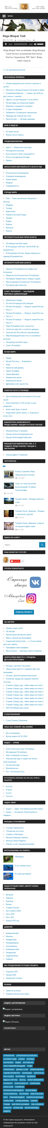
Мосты (22, 1080)
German (9, 796)
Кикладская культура (15, 150)
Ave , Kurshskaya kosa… (16, 771)
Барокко (30, 1059)
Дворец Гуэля (22, 1069)
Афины (9, 160)
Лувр (8, 364)
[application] (24, 44)
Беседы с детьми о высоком (18, 666)
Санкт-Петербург (13, 345)
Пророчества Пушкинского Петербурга (22, 275)
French (8, 793)
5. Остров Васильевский (14, 70)
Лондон (9, 218)
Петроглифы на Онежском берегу (20, 103)
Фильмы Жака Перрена (16, 841)
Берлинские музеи (13, 380)
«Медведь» (19, 856)
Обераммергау (12, 943)
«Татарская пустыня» (15, 831)
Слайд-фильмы (22, 1101)
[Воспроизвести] (6, 44)
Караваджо (27, 1073)
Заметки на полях (13, 990)
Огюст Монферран (35, 1080)
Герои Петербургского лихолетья (20, 326)
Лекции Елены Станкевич (17, 431)
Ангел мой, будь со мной (16, 409)
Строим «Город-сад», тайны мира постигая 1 (24, 685)
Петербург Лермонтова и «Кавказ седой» (23, 279)
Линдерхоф (11, 952)
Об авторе (10, 631)
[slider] (40, 44)
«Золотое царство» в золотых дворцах (22, 329)
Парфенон (19, 1087)
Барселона (10, 211)
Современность (12, 186)
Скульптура (8, 1101)
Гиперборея (9, 1069)
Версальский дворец (15, 368)
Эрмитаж (7, 1108)
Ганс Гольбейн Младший (14, 1066)
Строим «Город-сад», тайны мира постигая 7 (24, 704)
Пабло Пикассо (21, 1083)
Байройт (9, 959)
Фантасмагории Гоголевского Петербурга (23, 282)
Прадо (8, 358)
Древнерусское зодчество (17, 384)
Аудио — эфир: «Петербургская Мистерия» (24, 809)
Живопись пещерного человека (19, 106)
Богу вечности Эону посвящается (20, 154)
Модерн (9, 182)
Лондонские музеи (14, 377)
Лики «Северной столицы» (17, 755)
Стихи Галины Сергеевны (17, 720)
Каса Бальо (9, 1076)
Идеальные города (14, 300)
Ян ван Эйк (18, 1108)
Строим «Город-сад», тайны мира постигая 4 (24, 695)
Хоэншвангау (11, 946)
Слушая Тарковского (15, 828)
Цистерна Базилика (20, 1104)
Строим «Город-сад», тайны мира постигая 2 (24, 688)
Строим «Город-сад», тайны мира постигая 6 (24, 701)
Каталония (20, 1076)
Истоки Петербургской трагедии (19, 303)
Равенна (9, 898)
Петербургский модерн (14, 1090)
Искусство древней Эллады (18, 157)
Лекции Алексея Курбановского (19, 434)
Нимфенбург (11, 939)
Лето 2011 (10, 917)
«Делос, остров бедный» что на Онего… (22, 99)
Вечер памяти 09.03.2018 (16, 736)
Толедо (9, 208)
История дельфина (23, 874)
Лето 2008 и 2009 (13, 911)
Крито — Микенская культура (18, 147)
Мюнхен (9, 936)
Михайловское (12, 768)
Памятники (35, 1083)
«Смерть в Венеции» (14, 834)
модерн (7, 1111)
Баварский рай (12, 933)
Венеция (9, 227)
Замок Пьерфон (12, 371)
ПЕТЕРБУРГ (8, 1083)
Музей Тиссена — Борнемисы (19, 361)
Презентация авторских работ (19, 634)
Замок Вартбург (12, 374)
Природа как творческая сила (18, 116)
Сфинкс (34, 1101)
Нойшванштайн (12, 949)
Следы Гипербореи (14, 109)
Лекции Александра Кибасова (18, 437)
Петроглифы (31, 1090)
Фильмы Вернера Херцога (17, 837)
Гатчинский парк (13, 765)
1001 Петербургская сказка (17, 708)
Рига (6, 1097)
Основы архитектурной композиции (21, 675)
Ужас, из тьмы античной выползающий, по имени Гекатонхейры (25, 486)
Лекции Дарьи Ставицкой (16, 455)
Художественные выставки (17, 994)
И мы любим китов (23, 865)
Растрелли (23, 1094)
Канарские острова (14, 978)
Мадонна (31, 1076)
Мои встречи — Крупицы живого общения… (24, 651)
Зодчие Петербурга (12, 1073)
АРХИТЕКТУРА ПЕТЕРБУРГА (26, 1055)
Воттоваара (28, 1062)
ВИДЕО (18, 1062)
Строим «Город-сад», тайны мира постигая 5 (24, 698)
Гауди (29, 1066)
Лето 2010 (10, 914)
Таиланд (9, 901)
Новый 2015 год (12, 920)
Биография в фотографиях (17, 647)
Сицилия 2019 (12, 971)
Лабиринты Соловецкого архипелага (21, 112)
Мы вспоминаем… (13, 733)
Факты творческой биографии (18, 638)
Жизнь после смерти (15, 135)
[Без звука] (35, 44)
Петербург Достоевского (16, 285)
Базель (9, 231)
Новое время (11, 179)
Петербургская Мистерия (16, 243)
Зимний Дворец (37, 1069)
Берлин (9, 224)
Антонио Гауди (10, 1059)
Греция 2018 (11, 975)
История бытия (12, 131)
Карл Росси (39, 1073)
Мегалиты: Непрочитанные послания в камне (25, 90)
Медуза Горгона (10, 1080)
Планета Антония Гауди (16, 215)
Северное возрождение (16, 176)
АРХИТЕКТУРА (9, 1055)
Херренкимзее (12, 956)
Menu (10, 16)
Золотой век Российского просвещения (22, 332)
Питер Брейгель (10, 1094)
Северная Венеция (35, 1097)
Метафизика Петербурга (16, 752)
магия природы (32, 1108)
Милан (9, 904)
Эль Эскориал (37, 1104)
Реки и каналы (37, 1094)
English (9, 789)
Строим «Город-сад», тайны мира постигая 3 (24, 691)
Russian (9, 786)
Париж (8, 221)
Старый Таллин (12, 907)
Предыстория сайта (14, 628)
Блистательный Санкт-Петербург (20, 749)
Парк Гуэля (8, 1087)
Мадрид (9, 205)
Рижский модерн (17, 1097)
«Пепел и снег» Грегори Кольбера (20, 844)
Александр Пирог (24, 40)
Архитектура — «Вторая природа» (20, 119)
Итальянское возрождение (17, 173)
